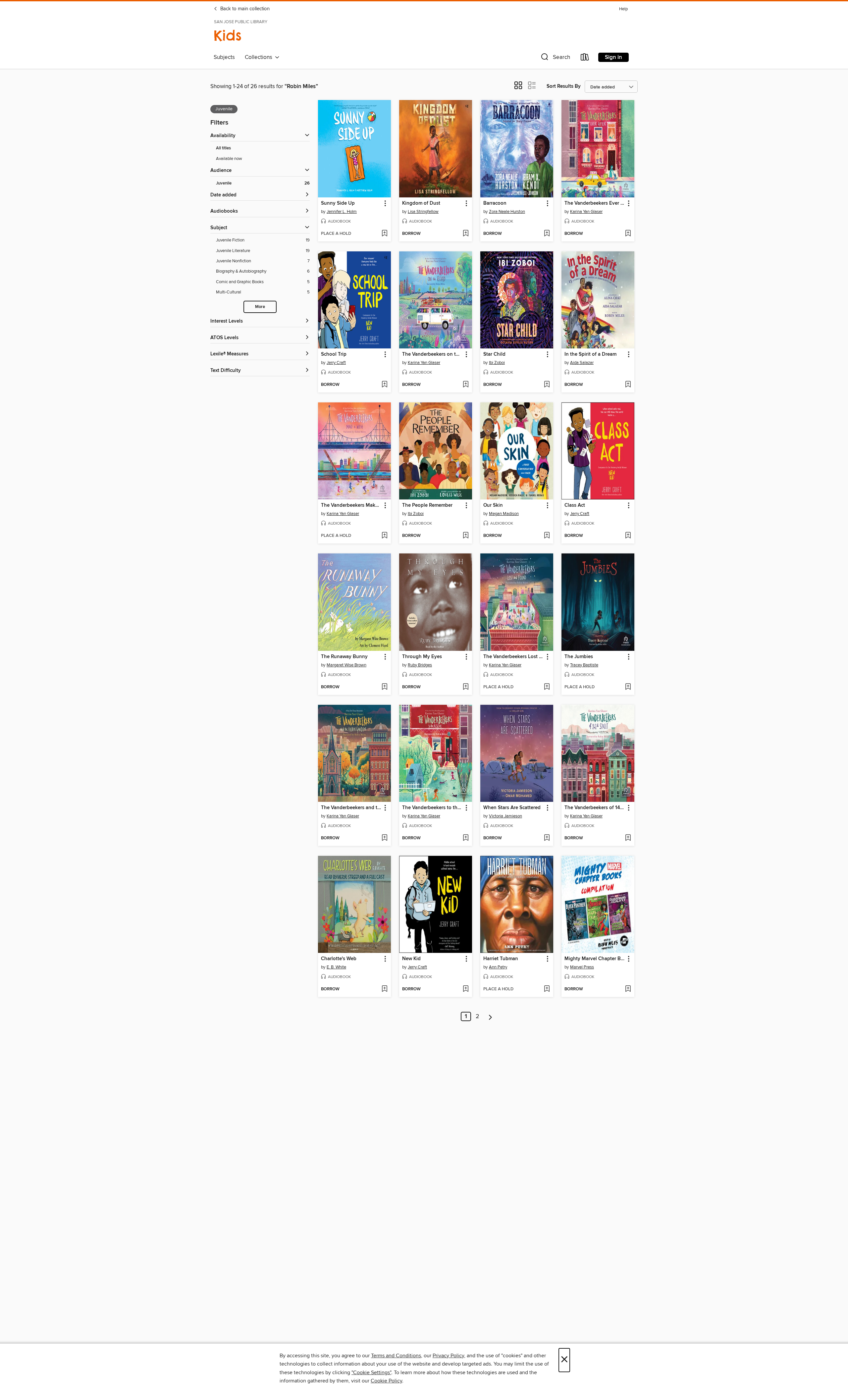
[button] (555, 58)
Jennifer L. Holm (342, 211)
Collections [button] (260, 57)
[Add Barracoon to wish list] (547, 234)
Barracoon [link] (494, 203)
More (260, 307)
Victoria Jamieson (505, 816)
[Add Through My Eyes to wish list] (465, 687)
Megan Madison (504, 513)
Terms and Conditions (396, 1355)
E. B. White (336, 967)
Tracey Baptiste (584, 665)
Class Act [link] (574, 505)
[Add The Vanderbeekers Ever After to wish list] (628, 234)
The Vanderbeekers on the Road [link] (432, 354)
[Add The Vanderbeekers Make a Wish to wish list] (384, 536)
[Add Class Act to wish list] (628, 536)
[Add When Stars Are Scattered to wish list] (547, 838)
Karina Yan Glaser (586, 211)
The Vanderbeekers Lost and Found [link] (513, 657)
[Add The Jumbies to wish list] (628, 687)
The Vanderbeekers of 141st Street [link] (594, 808)
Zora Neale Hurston (507, 211)
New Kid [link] (411, 959)
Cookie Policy (386, 1380)
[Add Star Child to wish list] (547, 385)
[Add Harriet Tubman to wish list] (547, 989)
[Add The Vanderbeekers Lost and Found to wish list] (547, 687)
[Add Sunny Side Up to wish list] (384, 234)
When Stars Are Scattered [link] (512, 808)
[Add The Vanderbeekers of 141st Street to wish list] (628, 838)
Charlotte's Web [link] (338, 959)
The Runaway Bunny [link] (344, 657)
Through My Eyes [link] (422, 657)
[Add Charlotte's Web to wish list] (384, 989)
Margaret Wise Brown (346, 665)
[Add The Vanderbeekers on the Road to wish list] (465, 385)
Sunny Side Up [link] (338, 203)
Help (623, 9)
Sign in (613, 57)
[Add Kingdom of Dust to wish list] (465, 234)
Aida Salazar (582, 362)
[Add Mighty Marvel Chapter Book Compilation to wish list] (628, 989)
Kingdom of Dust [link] (421, 203)
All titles (223, 148)
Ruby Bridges (420, 665)
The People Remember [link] (427, 505)
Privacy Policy (448, 1355)
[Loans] (585, 58)
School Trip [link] (333, 354)
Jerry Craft (336, 362)
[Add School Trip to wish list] (384, 385)
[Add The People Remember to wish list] (465, 536)
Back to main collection (244, 9)
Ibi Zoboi (497, 362)
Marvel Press (582, 967)
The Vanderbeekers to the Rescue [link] (432, 808)
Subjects (224, 57)
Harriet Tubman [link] (500, 959)
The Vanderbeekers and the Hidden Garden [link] (351, 808)
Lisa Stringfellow (423, 211)
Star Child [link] (494, 354)
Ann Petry (498, 967)
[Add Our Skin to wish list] (547, 536)
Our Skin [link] (493, 505)
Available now (229, 158)
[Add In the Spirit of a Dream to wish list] (628, 385)
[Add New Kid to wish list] (465, 989)
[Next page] (490, 1016)
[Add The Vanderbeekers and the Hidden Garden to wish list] (384, 838)
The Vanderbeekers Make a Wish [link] (351, 505)
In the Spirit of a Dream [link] (590, 354)
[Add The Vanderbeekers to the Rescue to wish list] (465, 838)
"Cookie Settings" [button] (371, 1372)
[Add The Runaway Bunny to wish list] (384, 687)
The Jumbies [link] (578, 657)
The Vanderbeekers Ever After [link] (594, 203)
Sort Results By (564, 86)
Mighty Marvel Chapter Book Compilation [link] (594, 959)
